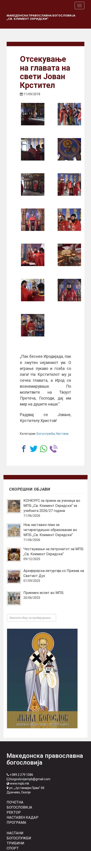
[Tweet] (34, 449)
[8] (32, 255)
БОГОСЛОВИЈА (19, 807)
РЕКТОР (14, 812)
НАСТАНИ (15, 833)
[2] (69, 114)
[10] (32, 290)
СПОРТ (13, 848)
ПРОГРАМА (16, 822)
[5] (32, 184)
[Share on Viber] (53, 449)
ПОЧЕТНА (15, 802)
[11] (69, 290)
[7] (69, 219)
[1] (32, 114)
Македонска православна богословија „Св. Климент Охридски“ (41, 17)
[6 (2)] (69, 184)
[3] (32, 149)
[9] (69, 255)
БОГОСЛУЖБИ (19, 838)
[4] (69, 149)
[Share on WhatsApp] (43, 449)
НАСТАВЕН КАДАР (22, 817)
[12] (32, 325)
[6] (32, 219)
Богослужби (46, 433)
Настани (62, 433)
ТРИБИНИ (15, 843)
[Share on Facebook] (24, 449)
